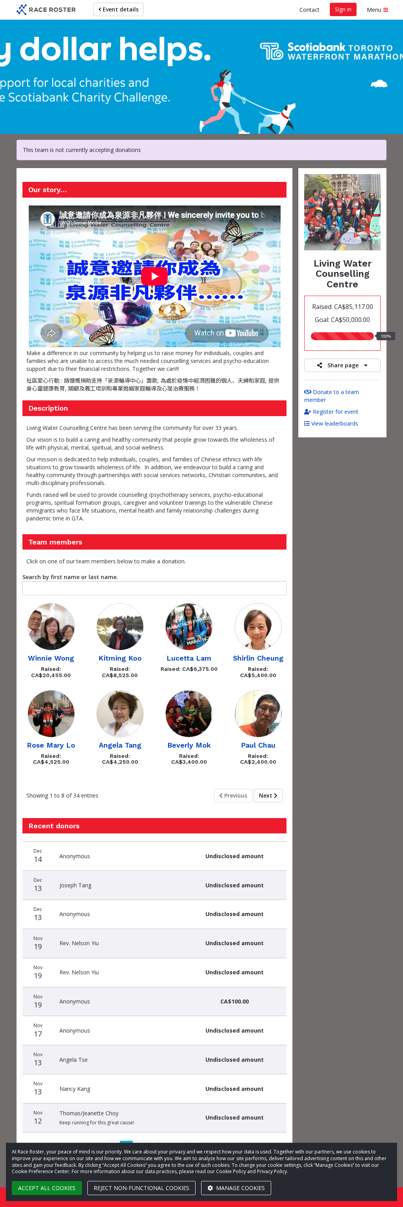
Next (266, 795)
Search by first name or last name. (70, 577)
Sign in (343, 9)
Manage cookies (239, 1188)
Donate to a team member (331, 396)
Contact (309, 9)
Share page (343, 365)
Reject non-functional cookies (141, 1188)
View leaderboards (334, 423)
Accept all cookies (47, 1188)
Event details (120, 9)
